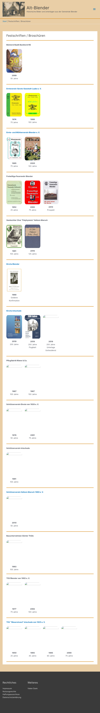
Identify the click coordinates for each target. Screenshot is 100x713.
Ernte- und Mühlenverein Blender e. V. (23, 132)
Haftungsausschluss (11, 694)
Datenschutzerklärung (12, 697)
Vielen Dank (33, 688)
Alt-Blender (38, 7)
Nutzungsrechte (9, 691)
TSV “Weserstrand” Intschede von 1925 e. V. (25, 622)
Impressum (7, 688)
